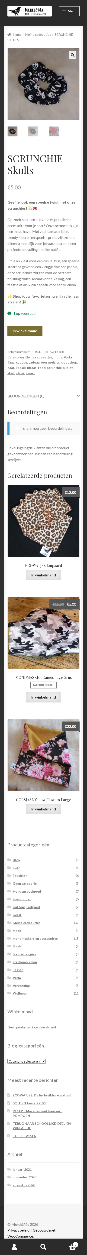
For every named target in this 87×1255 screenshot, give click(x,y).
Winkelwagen (67, 1243)
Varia (68, 357)
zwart (30, 373)
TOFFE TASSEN (24, 1136)
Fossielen (20, 876)
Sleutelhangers (24, 954)
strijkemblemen (25, 962)
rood (42, 368)
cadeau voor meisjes (44, 362)
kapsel (21, 368)
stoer (20, 373)
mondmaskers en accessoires (35, 938)
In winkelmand (25, 330)
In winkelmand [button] (43, 575)
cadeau (21, 362)
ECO (16, 868)
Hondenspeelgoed (27, 891)
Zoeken (43, 1247)
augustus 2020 (24, 1185)
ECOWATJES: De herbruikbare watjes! (42, 1095)
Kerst (17, 915)
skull (11, 373)
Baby (16, 860)
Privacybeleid (18, 1230)
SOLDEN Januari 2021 (29, 1103)
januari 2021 (22, 1169)
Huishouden (22, 899)
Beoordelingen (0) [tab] (25, 396)
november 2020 (24, 1177)
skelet (68, 368)
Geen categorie (25, 883)
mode (58, 357)
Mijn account (14, 1247)
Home (17, 34)
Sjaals (17, 946)
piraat (32, 368)
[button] (72, 55)
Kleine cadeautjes (38, 34)
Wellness (20, 993)
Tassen (18, 970)
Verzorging (21, 986)
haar (10, 368)
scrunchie (54, 368)
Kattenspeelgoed (26, 907)
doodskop (69, 362)
